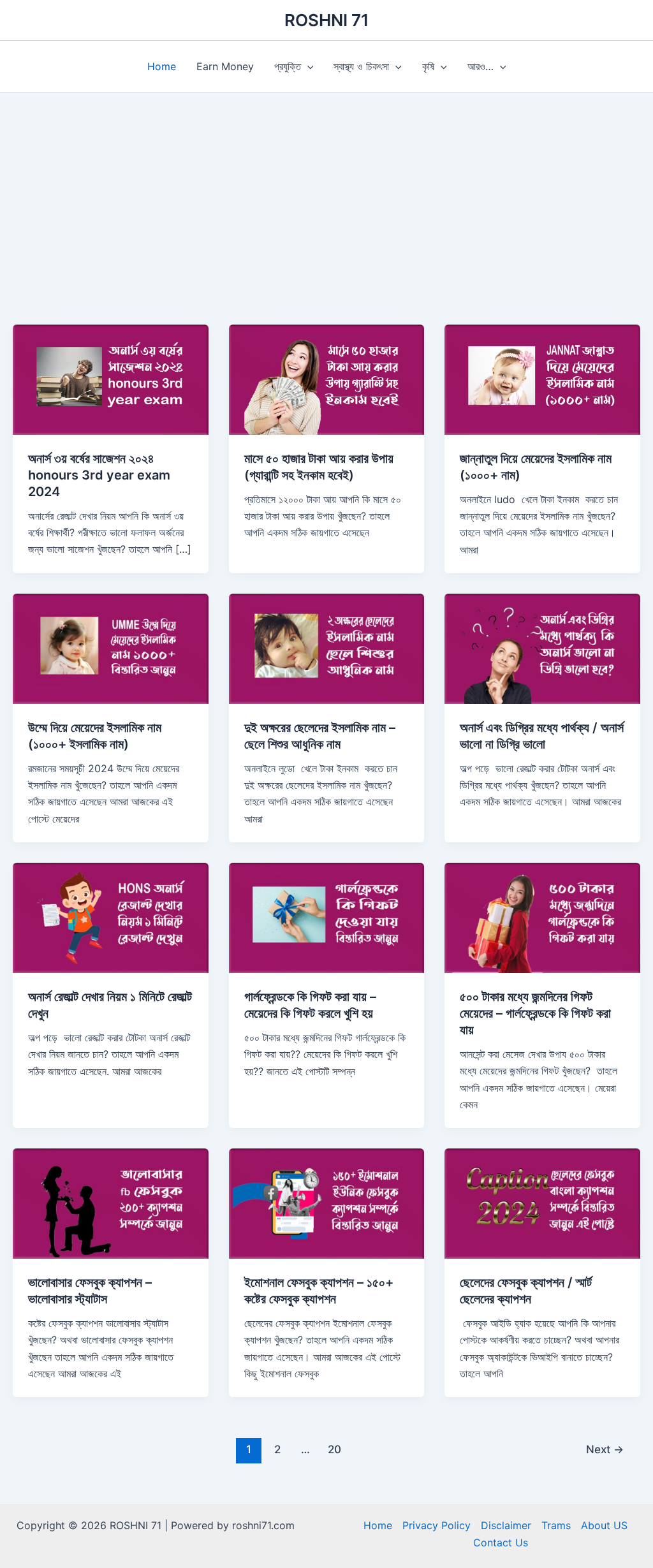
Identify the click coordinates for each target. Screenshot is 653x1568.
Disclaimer (506, 1525)
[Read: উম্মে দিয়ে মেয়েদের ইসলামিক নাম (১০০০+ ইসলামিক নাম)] (111, 647)
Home (161, 66)
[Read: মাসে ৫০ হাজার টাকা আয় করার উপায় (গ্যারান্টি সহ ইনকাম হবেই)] (327, 378)
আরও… (480, 66)
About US (604, 1525)
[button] (307, 66)
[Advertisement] (326, 188)
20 (334, 1449)
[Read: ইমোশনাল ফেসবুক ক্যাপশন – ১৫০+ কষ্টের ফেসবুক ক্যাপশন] (327, 1202)
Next (605, 1449)
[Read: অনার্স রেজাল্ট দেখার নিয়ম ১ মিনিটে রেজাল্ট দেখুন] (111, 917)
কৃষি (428, 66)
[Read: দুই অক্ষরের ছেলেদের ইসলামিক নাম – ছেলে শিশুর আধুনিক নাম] (327, 647)
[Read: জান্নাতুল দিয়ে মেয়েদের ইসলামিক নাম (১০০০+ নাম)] (542, 378)
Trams (556, 1525)
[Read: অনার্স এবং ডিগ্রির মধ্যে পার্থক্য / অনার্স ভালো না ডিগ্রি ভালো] (542, 647)
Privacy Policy (436, 1525)
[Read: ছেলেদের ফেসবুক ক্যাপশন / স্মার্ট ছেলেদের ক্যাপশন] (542, 1202)
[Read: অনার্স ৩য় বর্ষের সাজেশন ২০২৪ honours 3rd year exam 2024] (111, 378)
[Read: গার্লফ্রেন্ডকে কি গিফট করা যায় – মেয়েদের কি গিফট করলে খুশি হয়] (327, 917)
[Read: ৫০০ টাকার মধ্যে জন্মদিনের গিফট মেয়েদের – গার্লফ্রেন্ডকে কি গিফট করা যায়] (542, 917)
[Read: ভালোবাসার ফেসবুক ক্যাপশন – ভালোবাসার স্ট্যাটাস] (111, 1202)
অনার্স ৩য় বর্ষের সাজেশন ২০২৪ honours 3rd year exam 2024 (99, 475)
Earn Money (225, 66)
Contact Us (500, 1542)
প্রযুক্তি (287, 66)
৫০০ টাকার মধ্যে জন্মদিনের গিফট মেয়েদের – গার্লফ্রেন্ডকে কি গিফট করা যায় (535, 1013)
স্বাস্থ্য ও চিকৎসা (361, 66)
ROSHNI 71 (326, 20)
